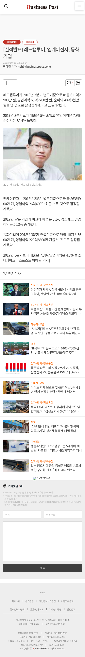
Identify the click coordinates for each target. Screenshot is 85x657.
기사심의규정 (55, 609)
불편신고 (71, 609)
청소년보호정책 (17, 609)
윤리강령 (29, 601)
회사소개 (16, 601)
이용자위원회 (67, 601)
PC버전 (42, 592)
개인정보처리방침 (47, 601)
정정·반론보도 (36, 609)
